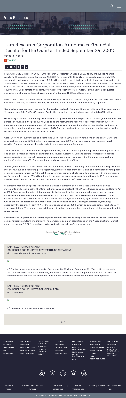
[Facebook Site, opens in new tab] (42, 373)
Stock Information (78, 356)
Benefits (59, 350)
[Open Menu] (119, 6)
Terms (92, 386)
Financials (77, 352)
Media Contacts (97, 359)
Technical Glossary (112, 354)
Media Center (96, 350)
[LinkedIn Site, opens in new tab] (63, 373)
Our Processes (27, 350)
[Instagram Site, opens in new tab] (84, 373)
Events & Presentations (79, 348)
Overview (7, 345)
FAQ (74, 359)
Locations (8, 353)
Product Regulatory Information (113, 349)
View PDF (11, 60)
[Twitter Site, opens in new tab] (52, 374)
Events (93, 353)
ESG (5, 350)
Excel (56, 234)
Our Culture (61, 347)
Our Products (27, 353)
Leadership (8, 347)
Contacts (111, 345)
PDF (62, 234)
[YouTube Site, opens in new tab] (73, 374)
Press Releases (97, 347)
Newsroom (95, 345)
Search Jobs (61, 353)
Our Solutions (27, 347)
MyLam (41, 354)
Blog (92, 356)
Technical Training (43, 350)
